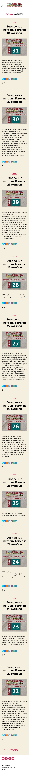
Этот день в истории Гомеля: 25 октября (14, 482)
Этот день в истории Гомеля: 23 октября (14, 605)
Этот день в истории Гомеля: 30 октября (14, 98)
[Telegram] (9, 79)
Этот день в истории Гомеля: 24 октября (14, 540)
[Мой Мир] (16, 79)
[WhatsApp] (14, 79)
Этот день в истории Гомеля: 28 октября (14, 264)
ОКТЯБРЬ (14, 22)
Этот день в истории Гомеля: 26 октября (14, 405)
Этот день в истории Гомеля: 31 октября (14, 29)
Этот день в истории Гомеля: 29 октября (14, 181)
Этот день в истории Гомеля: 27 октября (14, 322)
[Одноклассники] (7, 79)
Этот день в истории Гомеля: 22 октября (14, 670)
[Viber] (12, 79)
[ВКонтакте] (5, 79)
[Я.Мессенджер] (3, 79)
